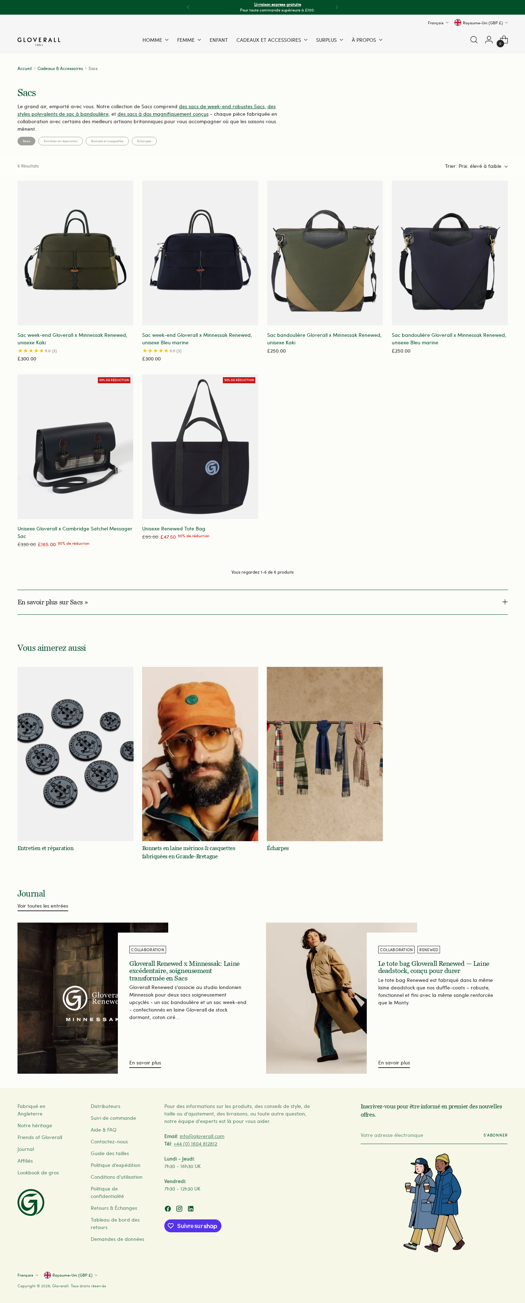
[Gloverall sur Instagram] (180, 1209)
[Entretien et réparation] (76, 754)
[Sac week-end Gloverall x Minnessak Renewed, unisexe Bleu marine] (200, 253)
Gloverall (60, 1285)
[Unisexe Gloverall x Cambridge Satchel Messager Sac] (76, 446)
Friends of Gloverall (40, 1137)
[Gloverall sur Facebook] (168, 1209)
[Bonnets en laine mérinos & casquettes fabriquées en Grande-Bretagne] (200, 754)
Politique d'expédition (115, 1165)
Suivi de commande (113, 1117)
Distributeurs (105, 1106)
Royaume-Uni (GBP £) (483, 22)
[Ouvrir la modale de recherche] (474, 40)
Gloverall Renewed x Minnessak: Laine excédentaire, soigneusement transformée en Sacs (184, 971)
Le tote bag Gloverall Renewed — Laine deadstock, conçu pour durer (433, 967)
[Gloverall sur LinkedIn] (191, 1209)
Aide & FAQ (103, 1129)
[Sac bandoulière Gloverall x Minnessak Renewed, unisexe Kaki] (325, 253)
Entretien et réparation (61, 141)
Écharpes (144, 141)
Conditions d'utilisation (116, 1176)
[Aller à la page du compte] (489, 40)
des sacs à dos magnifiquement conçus (163, 113)
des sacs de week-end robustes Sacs (222, 106)
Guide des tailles (110, 1153)
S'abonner (496, 1135)
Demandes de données (117, 1238)
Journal (26, 1148)
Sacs (26, 141)
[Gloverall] (39, 42)
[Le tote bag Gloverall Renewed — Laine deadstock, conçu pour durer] (341, 998)
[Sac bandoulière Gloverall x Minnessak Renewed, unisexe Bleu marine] (450, 253)
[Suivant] (337, 7)
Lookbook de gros (38, 1172)
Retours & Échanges (114, 1207)
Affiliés (25, 1160)
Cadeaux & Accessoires (60, 68)
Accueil (25, 68)
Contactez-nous (109, 1141)
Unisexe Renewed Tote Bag (173, 528)
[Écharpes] (325, 754)
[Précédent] (188, 7)
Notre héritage (35, 1125)
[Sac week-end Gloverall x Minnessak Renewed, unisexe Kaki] (76, 253)
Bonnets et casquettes (107, 141)
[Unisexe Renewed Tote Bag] (200, 446)
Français (436, 22)
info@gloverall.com (202, 1136)
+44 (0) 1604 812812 (195, 1143)
